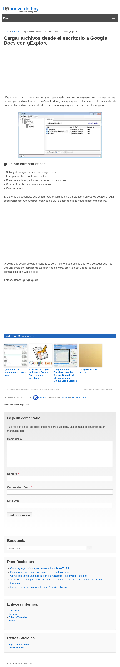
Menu (6, 18)
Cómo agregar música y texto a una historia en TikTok (40, 568)
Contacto (13, 614)
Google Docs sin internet (88, 370)
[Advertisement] (60, 70)
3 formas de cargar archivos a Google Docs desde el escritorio (39, 373)
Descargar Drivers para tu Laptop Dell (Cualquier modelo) (42, 572)
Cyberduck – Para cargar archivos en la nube (15, 372)
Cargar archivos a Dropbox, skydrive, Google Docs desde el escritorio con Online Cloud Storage (65, 375)
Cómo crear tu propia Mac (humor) (97, 390)
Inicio (7, 32)
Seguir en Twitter (17, 647)
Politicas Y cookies (18, 617)
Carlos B (42, 397)
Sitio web (13, 501)
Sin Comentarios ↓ (79, 397)
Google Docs (23, 405)
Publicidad (14, 610)
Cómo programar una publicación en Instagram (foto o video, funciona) (49, 576)
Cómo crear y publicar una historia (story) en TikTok (38, 587)
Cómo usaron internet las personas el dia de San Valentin (33, 390)
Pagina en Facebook (19, 644)
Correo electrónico (18, 487)
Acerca (11, 620)
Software (15, 32)
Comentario (14, 439)
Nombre (12, 474)
